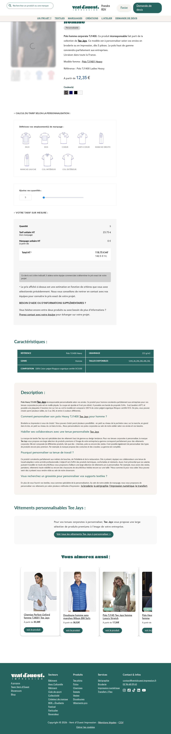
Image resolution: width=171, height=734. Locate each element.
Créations (92, 18)
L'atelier (107, 18)
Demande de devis (144, 8)
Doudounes (78, 699)
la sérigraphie (101, 486)
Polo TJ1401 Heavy (92, 62)
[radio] (66, 92)
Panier (124, 7)
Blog (13, 695)
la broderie (87, 486)
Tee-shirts (77, 681)
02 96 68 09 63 (130, 684)
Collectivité (53, 696)
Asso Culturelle (55, 684)
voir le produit (33, 630)
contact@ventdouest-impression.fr (139, 681)
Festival (52, 707)
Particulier (53, 711)
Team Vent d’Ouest (20, 687)
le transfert (141, 486)
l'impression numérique (121, 486)
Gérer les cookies (85, 727)
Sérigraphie (103, 681)
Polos (75, 684)
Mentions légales (107, 723)
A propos (15, 683)
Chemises (77, 688)
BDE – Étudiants (56, 703)
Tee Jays (82, 41)
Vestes (76, 696)
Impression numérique (109, 688)
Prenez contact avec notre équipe (37, 315)
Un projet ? (44, 18)
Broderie (102, 684)
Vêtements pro (80, 703)
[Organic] (119, 592)
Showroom (16, 691)
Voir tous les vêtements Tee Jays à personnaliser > (84, 534)
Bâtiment (52, 681)
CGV (120, 723)
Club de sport (55, 692)
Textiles (60, 18)
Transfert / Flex (105, 692)
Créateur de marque (58, 699)
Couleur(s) (68, 87)
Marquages (75, 18)
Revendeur (53, 714)
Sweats (76, 692)
